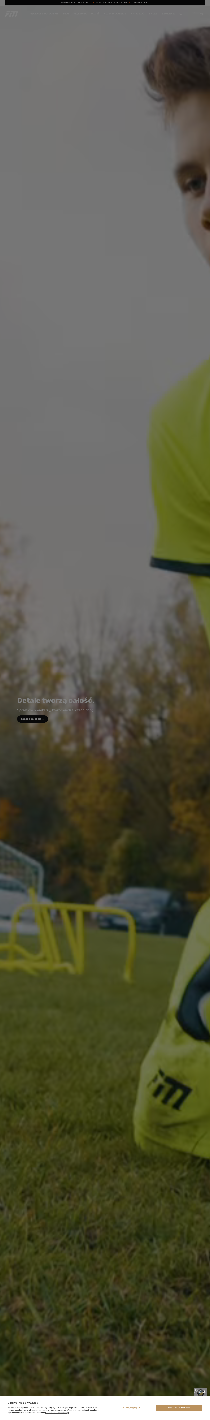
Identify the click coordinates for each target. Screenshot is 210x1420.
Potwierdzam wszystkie (179, 1408)
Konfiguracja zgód (131, 1408)
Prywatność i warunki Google (57, 1413)
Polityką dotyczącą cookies (72, 1407)
